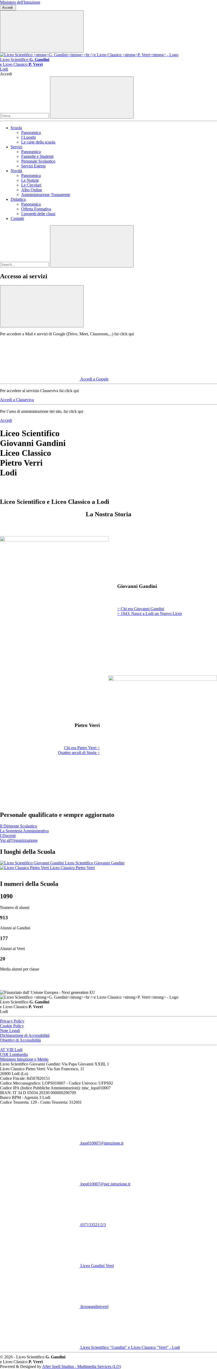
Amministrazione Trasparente (45, 194)
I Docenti (8, 835)
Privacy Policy (12, 1021)
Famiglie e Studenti (37, 156)
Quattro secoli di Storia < (79, 752)
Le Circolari (31, 185)
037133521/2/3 (92, 1225)
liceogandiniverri (93, 1306)
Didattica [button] (18, 199)
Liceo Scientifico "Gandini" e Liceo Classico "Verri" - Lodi (129, 1347)
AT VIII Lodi (11, 1049)
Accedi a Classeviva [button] (17, 399)
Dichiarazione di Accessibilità (24, 1035)
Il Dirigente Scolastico (18, 826)
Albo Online (31, 190)
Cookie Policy (12, 1026)
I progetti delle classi (38, 213)
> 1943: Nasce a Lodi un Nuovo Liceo (149, 613)
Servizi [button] (16, 147)
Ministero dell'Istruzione (20, 2)
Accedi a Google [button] (94, 379)
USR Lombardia (14, 1054)
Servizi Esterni (33, 166)
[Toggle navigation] (42, 31)
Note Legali (10, 1030)
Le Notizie (30, 180)
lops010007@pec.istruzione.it (104, 1184)
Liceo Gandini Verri (96, 1265)
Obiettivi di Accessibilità (20, 1040)
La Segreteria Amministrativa (24, 831)
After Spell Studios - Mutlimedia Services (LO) (81, 1366)
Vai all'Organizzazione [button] (19, 840)
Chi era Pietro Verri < (82, 748)
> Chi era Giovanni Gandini (140, 608)
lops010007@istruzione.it (101, 1143)
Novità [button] (16, 170)
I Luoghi (28, 137)
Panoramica (31, 132)
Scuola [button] (16, 127)
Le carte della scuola (38, 142)
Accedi (8, 8)
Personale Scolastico (38, 161)
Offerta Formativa (36, 209)
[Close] (42, 306)
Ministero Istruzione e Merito (24, 1059)
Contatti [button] (17, 218)
